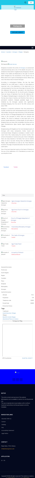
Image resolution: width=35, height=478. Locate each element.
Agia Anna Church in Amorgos (19, 210)
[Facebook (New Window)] (13, 379)
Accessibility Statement (7, 430)
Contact (3, 421)
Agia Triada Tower (16, 244)
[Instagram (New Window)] (17, 379)
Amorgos (14, 52)
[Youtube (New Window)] (21, 379)
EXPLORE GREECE (17, 32)
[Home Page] (17, 374)
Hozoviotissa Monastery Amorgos (20, 227)
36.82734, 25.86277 (27, 358)
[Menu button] (32, 47)
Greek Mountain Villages (9, 313)
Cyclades (8, 52)
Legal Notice (4, 433)
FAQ (2, 427)
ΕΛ (2, 460)
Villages (20, 52)
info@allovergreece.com (7, 449)
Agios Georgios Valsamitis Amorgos (21, 201)
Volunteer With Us (6, 418)
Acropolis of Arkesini (17, 252)
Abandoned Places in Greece (10, 319)
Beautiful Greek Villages (9, 317)
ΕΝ (4, 460)
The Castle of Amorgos (17, 235)
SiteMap (3, 424)
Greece (3, 52)
